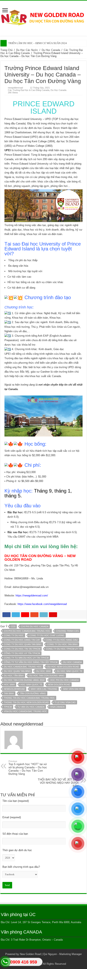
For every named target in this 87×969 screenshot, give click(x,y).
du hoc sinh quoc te (69, 671)
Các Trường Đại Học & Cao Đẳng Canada (28, 90)
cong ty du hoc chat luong (46, 635)
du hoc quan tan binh (17, 671)
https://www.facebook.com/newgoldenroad (42, 604)
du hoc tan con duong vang (47, 675)
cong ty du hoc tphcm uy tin (64, 649)
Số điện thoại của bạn (15, 833)
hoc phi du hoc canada (64, 680)
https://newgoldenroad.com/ (32, 595)
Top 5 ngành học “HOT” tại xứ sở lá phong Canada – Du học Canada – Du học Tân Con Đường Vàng (27, 767)
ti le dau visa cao (65, 702)
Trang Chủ (6, 50)
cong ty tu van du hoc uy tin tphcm (26, 657)
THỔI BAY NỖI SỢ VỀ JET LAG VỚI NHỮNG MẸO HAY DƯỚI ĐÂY (58, 781)
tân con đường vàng (33, 693)
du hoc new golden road (63, 666)
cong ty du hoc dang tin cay (22, 640)
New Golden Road (30, 954)
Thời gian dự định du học (17, 850)
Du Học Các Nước (27, 50)
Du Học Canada (51, 50)
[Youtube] (51, 959)
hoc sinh (9, 684)
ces (13, 626)
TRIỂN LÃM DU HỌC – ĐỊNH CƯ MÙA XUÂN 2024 (37, 43)
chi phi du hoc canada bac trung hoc (27, 631)
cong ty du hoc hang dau (62, 640)
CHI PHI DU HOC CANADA (34, 626)
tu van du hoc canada (31, 707)
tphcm (8, 707)
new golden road (59, 684)
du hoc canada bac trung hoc (23, 666)
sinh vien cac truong (44, 689)
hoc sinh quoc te (31, 684)
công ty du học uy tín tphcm (22, 653)
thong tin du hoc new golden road (26, 702)
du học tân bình (14, 675)
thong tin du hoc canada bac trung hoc (29, 698)
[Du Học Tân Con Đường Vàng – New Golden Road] (43, 17)
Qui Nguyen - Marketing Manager (62, 954)
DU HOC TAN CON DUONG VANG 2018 (24, 680)
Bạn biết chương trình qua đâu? (21, 866)
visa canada (57, 707)
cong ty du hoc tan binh (62, 644)
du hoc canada (72, 662)
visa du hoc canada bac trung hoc (25, 711)
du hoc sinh (43, 671)
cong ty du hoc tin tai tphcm (22, 649)
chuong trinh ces (67, 631)
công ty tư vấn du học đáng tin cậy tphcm (30, 662)
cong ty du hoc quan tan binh (22, 644)
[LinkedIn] (47, 959)
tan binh (9, 693)
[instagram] (54, 959)
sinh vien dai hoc (73, 689)
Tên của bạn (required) (15, 800)
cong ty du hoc (14, 635)
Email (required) (11, 817)
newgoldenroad (15, 87)
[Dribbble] (43, 959)
